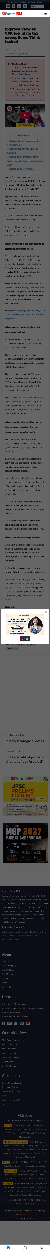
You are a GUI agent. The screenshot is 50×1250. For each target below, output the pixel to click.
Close (25, 638)
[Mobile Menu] (45, 13)
